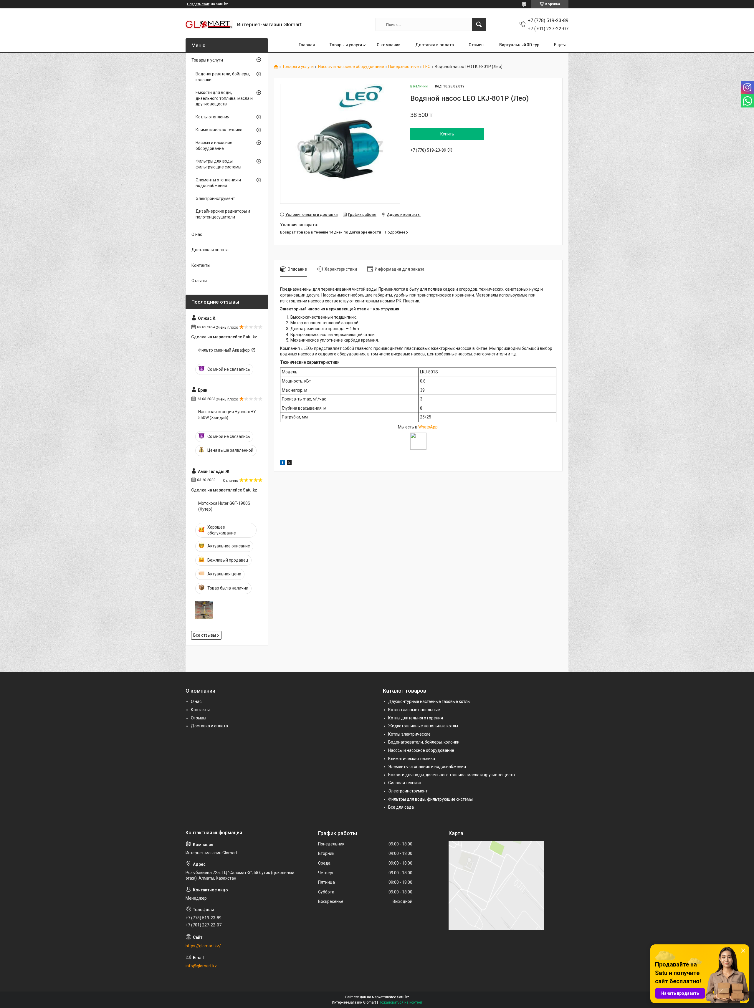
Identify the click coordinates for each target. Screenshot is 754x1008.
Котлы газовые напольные (414, 709)
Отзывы (477, 44)
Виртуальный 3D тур (519, 44)
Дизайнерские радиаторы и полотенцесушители (223, 214)
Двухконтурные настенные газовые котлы (429, 701)
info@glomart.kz (201, 966)
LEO (427, 66)
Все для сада (401, 807)
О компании (389, 44)
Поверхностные (403, 66)
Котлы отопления (212, 117)
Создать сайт (198, 4)
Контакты (200, 265)
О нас (196, 234)
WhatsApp (428, 427)
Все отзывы (204, 635)
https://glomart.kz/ (203, 946)
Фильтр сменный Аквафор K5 (226, 350)
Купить (447, 134)
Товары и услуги (346, 44)
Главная (307, 44)
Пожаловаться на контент (400, 1002)
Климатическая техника (219, 130)
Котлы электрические (409, 734)
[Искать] (479, 24)
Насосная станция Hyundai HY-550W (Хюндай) (227, 414)
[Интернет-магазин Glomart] (209, 24)
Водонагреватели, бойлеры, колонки (223, 77)
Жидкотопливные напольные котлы (423, 726)
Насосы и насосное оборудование (351, 66)
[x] (289, 463)
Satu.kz (403, 997)
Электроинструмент (215, 198)
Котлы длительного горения (415, 718)
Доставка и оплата (434, 44)
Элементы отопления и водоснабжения (218, 183)
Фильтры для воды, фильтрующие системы (218, 164)
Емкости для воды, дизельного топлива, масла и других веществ (224, 98)
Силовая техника (404, 782)
